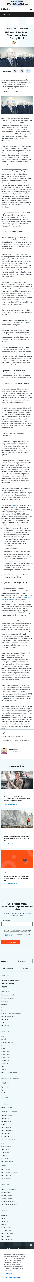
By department (5, 1090)
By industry (4, 1087)
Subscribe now (10, 942)
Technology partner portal (9, 1204)
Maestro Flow (5, 1057)
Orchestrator (5, 1060)
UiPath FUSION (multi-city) (9, 1172)
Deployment (5, 1025)
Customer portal (6, 1118)
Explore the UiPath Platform (11, 980)
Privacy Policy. (8, 935)
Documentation (6, 1121)
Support (4, 987)
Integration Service (7, 1042)
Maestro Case (5, 1054)
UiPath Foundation (6, 1239)
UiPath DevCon (6, 1175)
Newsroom (4, 1224)
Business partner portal (8, 1201)
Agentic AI (4, 1004)
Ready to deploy (6, 1093)
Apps (3, 1036)
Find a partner (5, 1192)
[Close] (32, 1250)
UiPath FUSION (5, 1169)
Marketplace (5, 1136)
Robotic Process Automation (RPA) (14, 736)
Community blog (6, 1127)
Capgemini (15, 254)
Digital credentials (6, 1107)
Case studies (5, 1149)
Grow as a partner (6, 1198)
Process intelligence (7, 998)
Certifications (5, 1104)
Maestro (3, 1048)
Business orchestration (8, 995)
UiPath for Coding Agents (9, 1072)
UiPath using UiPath (7, 1233)
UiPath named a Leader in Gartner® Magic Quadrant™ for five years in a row (16, 878)
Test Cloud (4, 1069)
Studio (3, 1066)
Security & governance (8, 1016)
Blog (2, 1143)
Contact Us (9, 969)
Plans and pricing (7, 984)
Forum (3, 1124)
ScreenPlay (4, 1063)
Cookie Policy (14, 1270)
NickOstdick (18, 42)
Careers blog (5, 1221)
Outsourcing (7, 740)
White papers (5, 1152)
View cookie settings (12, 1278)
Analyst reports (6, 1146)
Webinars (4, 1155)
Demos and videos (7, 1161)
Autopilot (4, 1039)
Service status (5, 1133)
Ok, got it (9, 1273)
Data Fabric (4, 1019)
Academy (4, 1101)
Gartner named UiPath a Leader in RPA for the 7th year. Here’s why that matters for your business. (17, 799)
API (2, 1010)
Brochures (4, 1158)
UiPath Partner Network (8, 1189)
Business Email (5, 920)
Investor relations (6, 1227)
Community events (7, 1130)
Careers (3, 1218)
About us (4, 1215)
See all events (5, 1178)
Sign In (27, 969)
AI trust (3, 1022)
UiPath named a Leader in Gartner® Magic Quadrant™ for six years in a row (16, 839)
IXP (2, 1045)
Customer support (6, 1115)
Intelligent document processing (11, 1013)
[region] (17, 1265)
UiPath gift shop (6, 1236)
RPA (2, 1007)
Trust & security (6, 1230)
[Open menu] (31, 9)
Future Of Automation (22, 740)
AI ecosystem (5, 1001)
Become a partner (6, 1195)
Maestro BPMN (5, 1051)
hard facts (16, 505)
